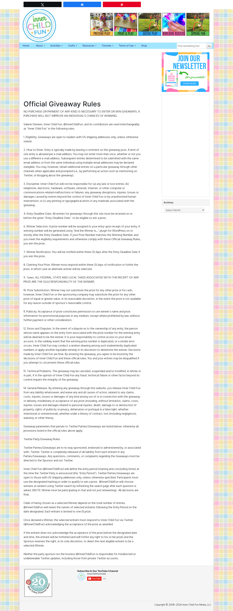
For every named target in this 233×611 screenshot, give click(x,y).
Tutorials (104, 45)
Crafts (70, 45)
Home (26, 45)
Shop (144, 45)
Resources (86, 45)
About (38, 45)
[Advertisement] (82, 76)
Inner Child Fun (36, 26)
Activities (53, 45)
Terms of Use (124, 45)
